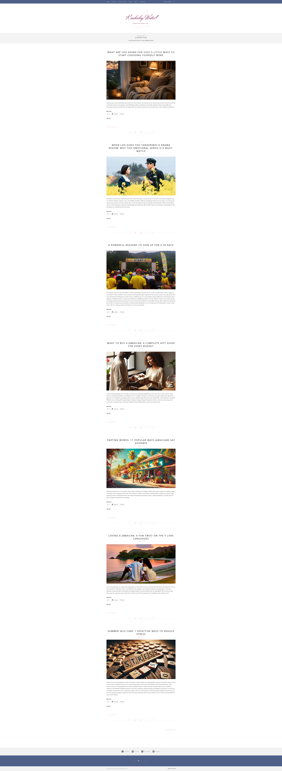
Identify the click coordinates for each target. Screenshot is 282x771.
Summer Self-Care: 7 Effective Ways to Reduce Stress (141, 633)
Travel (130, 1)
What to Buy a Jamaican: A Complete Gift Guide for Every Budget (141, 345)
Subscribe (142, 1)
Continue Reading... (111, 127)
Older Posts (170, 729)
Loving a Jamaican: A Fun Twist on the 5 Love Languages (141, 537)
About (136, 1)
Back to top (171, 768)
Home (107, 1)
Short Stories (123, 1)
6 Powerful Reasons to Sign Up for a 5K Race (141, 245)
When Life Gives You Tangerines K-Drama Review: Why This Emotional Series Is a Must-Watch (141, 148)
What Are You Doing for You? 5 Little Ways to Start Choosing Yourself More (141, 54)
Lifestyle (114, 1)
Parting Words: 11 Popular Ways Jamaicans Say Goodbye (141, 442)
